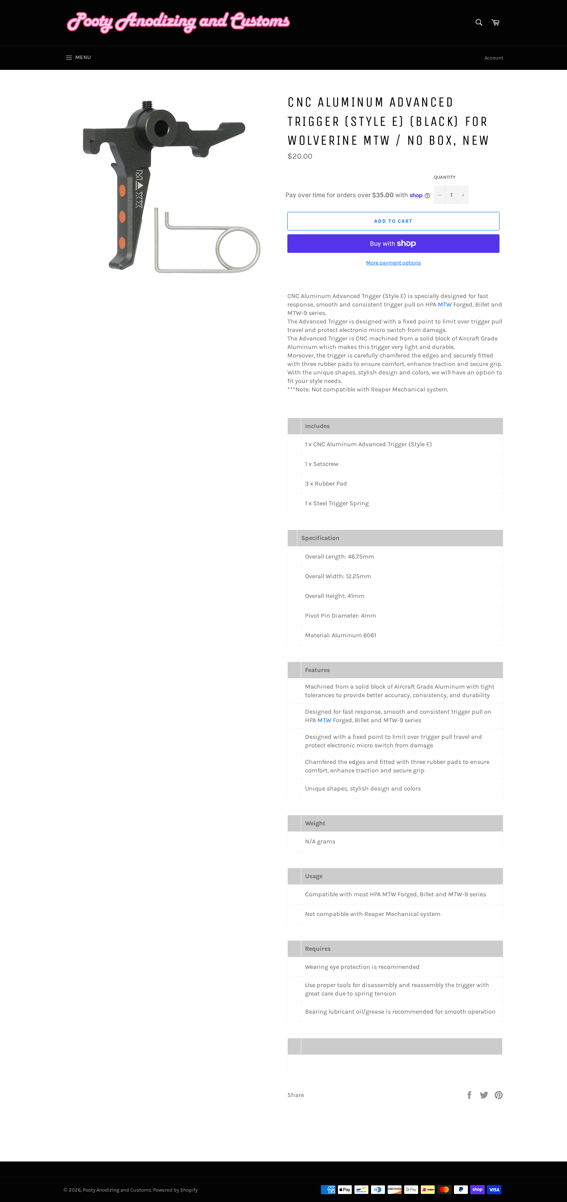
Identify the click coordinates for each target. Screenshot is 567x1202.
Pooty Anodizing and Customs (117, 1190)
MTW (445, 304)
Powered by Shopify (175, 1190)
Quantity (445, 177)
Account (493, 58)
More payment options (393, 262)
